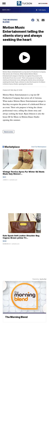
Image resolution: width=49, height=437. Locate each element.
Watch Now (42, 3)
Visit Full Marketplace (38, 147)
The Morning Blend (10, 21)
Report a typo (8, 132)
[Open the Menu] (4, 3)
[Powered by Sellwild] (43, 279)
